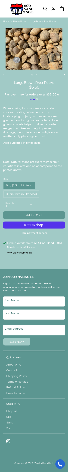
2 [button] (36, 74)
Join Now (16, 341)
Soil (8, 428)
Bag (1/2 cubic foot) (19, 185)
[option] (34, 48)
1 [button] (32, 75)
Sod (9, 416)
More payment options (34, 233)
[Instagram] (8, 441)
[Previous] (4, 74)
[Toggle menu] (5, 8)
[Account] (53, 7)
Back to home (15, 393)
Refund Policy (15, 387)
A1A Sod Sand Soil (43, 463)
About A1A (13, 364)
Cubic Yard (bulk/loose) (21, 194)
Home (6, 21)
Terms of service (17, 381)
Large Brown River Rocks (43, 21)
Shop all (11, 411)
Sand (9, 422)
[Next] (63, 74)
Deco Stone (19, 21)
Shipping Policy (16, 376)
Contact (11, 370)
